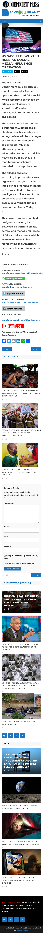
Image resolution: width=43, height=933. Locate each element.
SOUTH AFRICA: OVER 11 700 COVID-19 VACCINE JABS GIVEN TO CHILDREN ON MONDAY (19, 472)
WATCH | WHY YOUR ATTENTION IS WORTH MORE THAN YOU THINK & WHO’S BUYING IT (21, 843)
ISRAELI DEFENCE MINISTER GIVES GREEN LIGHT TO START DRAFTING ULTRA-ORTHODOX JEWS (37, 349)
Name (7, 527)
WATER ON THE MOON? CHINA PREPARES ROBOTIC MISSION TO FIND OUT (20, 807)
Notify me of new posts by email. (20, 563)
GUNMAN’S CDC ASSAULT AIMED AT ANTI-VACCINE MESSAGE (20, 723)
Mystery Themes (22, 930)
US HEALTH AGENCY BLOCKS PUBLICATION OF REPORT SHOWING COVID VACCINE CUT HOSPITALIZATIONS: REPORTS (20, 685)
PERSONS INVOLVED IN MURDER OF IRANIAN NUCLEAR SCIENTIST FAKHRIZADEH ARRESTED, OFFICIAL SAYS (21, 432)
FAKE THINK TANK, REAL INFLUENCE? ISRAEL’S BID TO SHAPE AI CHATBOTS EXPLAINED (18, 880)
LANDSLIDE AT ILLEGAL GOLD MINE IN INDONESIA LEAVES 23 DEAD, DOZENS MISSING (8, 349)
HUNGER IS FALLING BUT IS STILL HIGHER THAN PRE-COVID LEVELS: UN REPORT (21, 601)
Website (7, 546)
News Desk (7, 72)
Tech (16, 72)
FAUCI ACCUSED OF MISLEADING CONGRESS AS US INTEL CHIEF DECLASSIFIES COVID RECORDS (21, 647)
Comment (9, 504)
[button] (5, 25)
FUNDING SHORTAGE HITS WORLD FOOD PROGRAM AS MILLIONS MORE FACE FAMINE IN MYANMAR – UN (21, 393)
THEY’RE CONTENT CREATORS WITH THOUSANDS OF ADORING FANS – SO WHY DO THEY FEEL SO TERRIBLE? (21, 760)
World (24, 72)
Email (7, 536)
